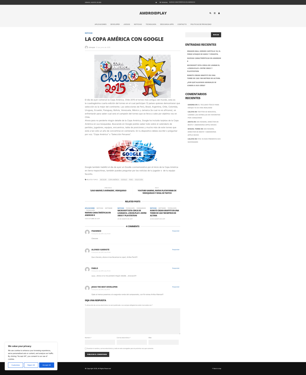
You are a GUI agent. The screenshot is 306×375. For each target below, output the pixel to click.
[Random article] (156, 2)
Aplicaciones (101, 24)
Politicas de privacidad (201, 24)
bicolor (103, 180)
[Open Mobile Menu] (215, 13)
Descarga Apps (167, 24)
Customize (15, 365)
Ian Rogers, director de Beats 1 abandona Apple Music (202, 132)
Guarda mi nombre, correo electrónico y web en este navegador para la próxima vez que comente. (120, 348)
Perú (131, 180)
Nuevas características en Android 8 (98, 213)
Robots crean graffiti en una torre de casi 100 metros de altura (164, 213)
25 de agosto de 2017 (125, 219)
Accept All (47, 365)
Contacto (182, 24)
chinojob (92, 47)
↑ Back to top (216, 368)
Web (149, 338)
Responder (176, 231)
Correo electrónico (124, 338)
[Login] (219, 13)
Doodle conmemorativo (135, 167)
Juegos (126, 24)
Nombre (88, 338)
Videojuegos (141, 208)
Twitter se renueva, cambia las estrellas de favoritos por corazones (204, 115)
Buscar (216, 35)
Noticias (138, 24)
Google (124, 180)
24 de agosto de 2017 (157, 219)
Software (108, 208)
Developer (115, 24)
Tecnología (151, 24)
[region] (31, 356)
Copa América (114, 180)
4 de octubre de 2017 (92, 218)
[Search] (210, 13)
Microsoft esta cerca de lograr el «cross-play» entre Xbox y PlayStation (195, 2)
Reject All (31, 365)
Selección (139, 180)
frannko (96, 231)
